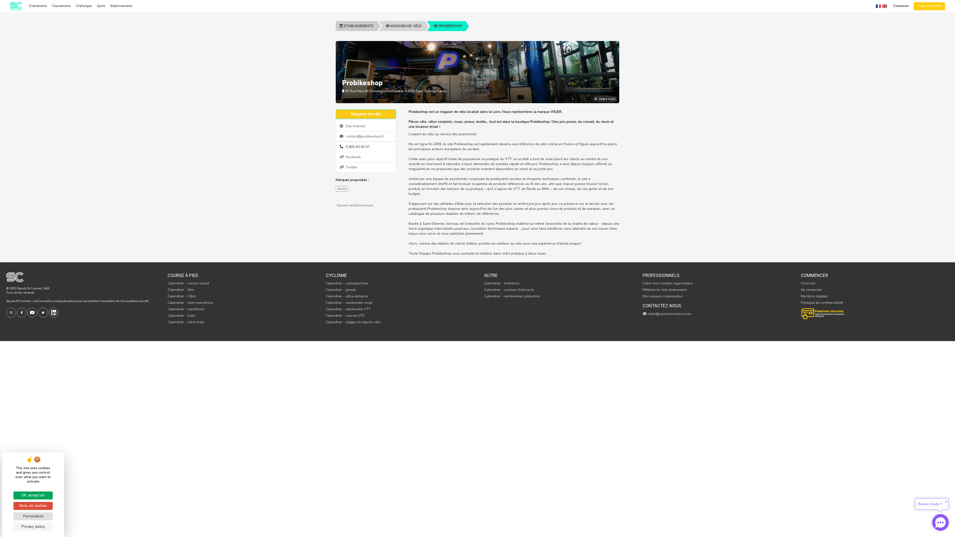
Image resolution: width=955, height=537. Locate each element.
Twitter (351, 167)
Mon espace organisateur (663, 296)
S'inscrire (808, 283)
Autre (491, 275)
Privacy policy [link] (33, 527)
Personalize (33, 516)
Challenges (84, 6)
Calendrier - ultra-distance (347, 296)
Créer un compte (929, 6)
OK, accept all (33, 495)
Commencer (814, 275)
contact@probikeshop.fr (364, 136)
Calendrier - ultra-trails (186, 322)
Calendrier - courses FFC (345, 315)
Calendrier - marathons (186, 309)
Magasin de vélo (406, 26)
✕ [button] (946, 502)
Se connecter (811, 289)
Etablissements (121, 6)
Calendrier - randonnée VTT (348, 309)
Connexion (901, 6)
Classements (61, 6)
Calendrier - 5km (181, 289)
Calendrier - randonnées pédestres (512, 296)
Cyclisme (336, 275)
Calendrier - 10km (182, 296)
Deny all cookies (33, 506)
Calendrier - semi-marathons (190, 302)
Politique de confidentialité (822, 302)
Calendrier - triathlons (501, 283)
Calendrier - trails (181, 315)
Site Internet (355, 126)
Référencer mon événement (665, 289)
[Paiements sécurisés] (823, 313)
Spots (101, 6)
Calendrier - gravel (341, 289)
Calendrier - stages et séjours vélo (353, 322)
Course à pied (183, 275)
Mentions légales (814, 296)
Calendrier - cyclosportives (347, 283)
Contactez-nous (662, 305)
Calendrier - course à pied (188, 283)
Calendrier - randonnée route (349, 302)
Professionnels (661, 275)
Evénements (38, 6)
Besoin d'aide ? (930, 504)
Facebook (353, 157)
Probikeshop (450, 26)
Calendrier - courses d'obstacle (509, 289)
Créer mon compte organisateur (668, 283)
